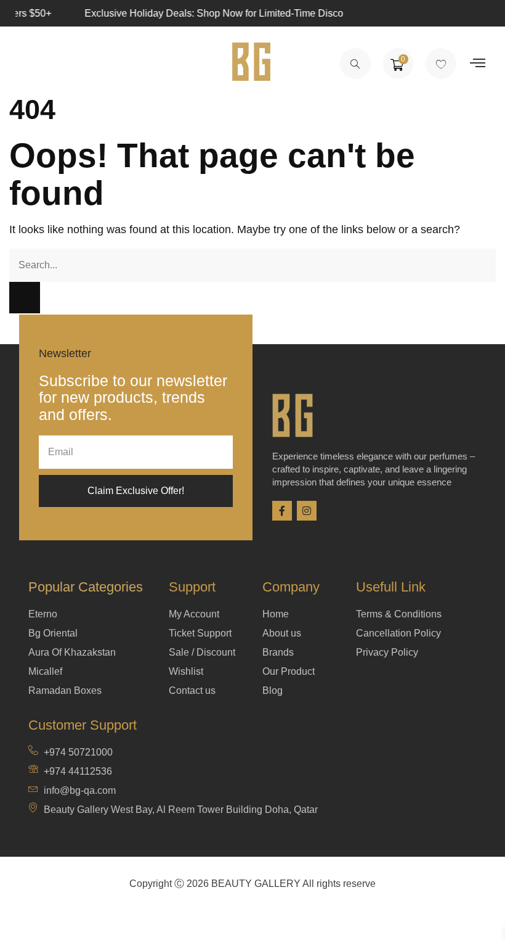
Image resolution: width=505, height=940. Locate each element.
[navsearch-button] (355, 63)
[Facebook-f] (282, 511)
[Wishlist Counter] (441, 63)
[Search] (24, 297)
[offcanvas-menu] (478, 63)
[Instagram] (307, 511)
